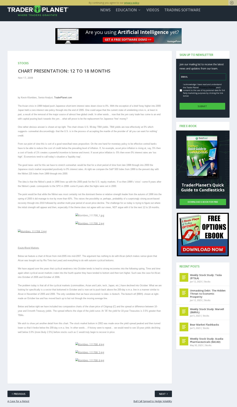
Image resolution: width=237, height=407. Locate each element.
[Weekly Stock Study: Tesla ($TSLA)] (184, 277)
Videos (152, 10)
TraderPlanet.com (63, 97)
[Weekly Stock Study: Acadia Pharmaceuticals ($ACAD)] (184, 341)
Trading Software (182, 10)
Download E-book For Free (203, 201)
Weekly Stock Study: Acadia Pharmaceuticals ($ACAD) (206, 340)
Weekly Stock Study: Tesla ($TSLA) (206, 276)
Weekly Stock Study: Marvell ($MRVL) (207, 310)
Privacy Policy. (207, 87)
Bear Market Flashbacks (204, 324)
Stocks (207, 281)
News (105, 10)
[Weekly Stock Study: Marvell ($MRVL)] (184, 311)
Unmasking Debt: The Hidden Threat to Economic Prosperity (208, 293)
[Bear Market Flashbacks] (184, 327)
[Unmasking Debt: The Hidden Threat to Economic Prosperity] (184, 293)
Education (126, 10)
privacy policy (131, 2)
